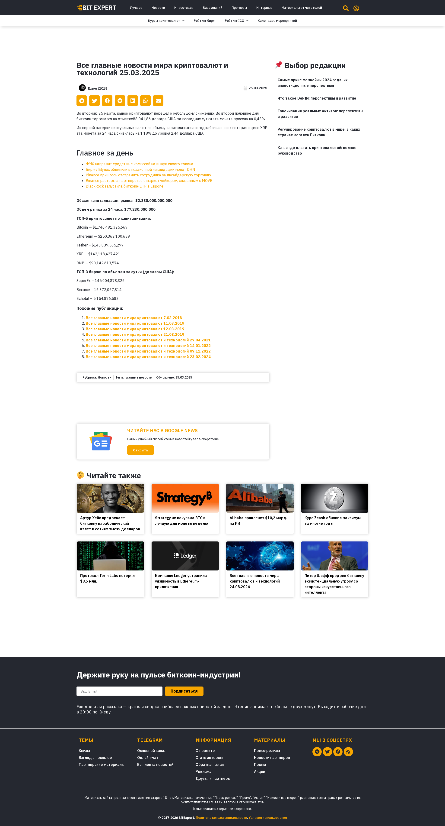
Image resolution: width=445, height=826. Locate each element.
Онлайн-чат (147, 757)
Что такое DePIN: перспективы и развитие (317, 98)
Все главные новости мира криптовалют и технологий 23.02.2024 (148, 356)
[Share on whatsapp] (145, 100)
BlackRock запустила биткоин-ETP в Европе (124, 186)
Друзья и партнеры (213, 778)
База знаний (212, 8)
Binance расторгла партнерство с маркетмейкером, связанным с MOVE (149, 180)
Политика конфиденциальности (221, 818)
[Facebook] (338, 751)
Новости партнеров (272, 757)
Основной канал (151, 750)
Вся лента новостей (155, 764)
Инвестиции (184, 8)
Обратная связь (210, 764)
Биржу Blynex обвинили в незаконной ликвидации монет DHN (140, 169)
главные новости (138, 377)
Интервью (264, 8)
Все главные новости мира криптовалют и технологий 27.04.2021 (148, 340)
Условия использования (268, 818)
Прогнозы (239, 8)
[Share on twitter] (94, 100)
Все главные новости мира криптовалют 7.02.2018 (134, 317)
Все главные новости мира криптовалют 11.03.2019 (135, 323)
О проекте (205, 750)
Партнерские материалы (101, 764)
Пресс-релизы (267, 750)
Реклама (203, 771)
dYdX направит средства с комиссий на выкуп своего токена (139, 164)
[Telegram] (317, 751)
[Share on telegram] (81, 100)
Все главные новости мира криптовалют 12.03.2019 (135, 329)
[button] (140, 450)
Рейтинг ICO (234, 21)
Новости (158, 8)
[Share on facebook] (107, 100)
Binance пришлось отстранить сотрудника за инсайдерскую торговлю (148, 175)
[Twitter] (327, 751)
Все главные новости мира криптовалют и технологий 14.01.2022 (148, 345)
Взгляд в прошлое (95, 757)
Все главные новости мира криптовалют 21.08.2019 (135, 334)
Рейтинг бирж (205, 21)
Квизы (84, 750)
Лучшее (136, 8)
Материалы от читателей (302, 8)
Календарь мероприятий (277, 21)
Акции (259, 771)
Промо (260, 764)
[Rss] (348, 751)
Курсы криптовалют (164, 21)
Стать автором (209, 757)
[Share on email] (158, 100)
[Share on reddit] (120, 100)
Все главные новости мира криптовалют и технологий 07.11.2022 (148, 351)
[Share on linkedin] (132, 100)
